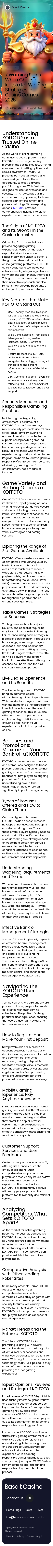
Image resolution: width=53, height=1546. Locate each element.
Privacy (20, 1536)
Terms (30, 1536)
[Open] (44, 7)
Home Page (13, 1510)
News (28, 1510)
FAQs (40, 1510)
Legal (39, 1536)
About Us (10, 1536)
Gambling (12, 68)
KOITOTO (18, 207)
